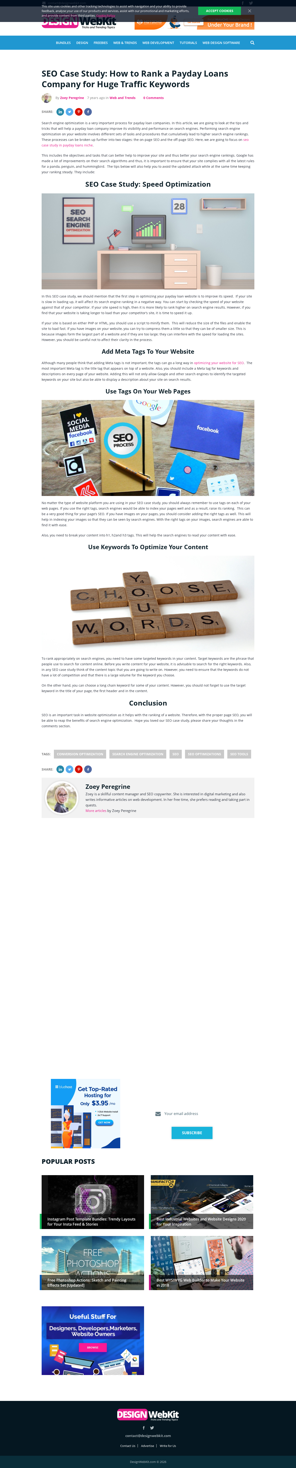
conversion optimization (80, 754)
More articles (96, 810)
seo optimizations (204, 754)
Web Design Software (221, 42)
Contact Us (127, 1446)
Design (82, 42)
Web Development (158, 42)
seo (176, 754)
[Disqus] (148, 891)
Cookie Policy (105, 15)
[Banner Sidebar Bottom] (93, 1341)
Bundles (63, 42)
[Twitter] (69, 112)
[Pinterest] (79, 112)
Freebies (101, 42)
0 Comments (153, 98)
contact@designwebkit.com (148, 1435)
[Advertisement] (202, 1338)
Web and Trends (123, 98)
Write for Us (168, 1446)
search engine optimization (137, 754)
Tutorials (188, 42)
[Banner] (194, 22)
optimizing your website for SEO (219, 363)
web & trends (125, 42)
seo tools (239, 754)
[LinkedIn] (60, 112)
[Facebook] (88, 112)
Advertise (147, 1446)
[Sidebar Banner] (85, 1114)
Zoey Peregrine (72, 98)
